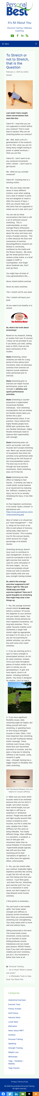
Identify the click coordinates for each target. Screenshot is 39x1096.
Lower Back (13, 1022)
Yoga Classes (14, 1068)
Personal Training (16, 966)
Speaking (12, 1044)
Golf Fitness (13, 1013)
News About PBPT (16, 1031)
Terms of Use (23, 1082)
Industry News (14, 1017)
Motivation (12, 1026)
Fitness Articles (14, 1009)
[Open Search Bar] (36, 44)
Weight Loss (13, 1052)
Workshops (12, 1057)
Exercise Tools (14, 1004)
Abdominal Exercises (17, 1000)
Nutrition (11, 1035)
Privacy (14, 1082)
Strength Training (15, 1048)
